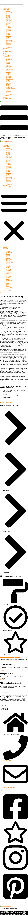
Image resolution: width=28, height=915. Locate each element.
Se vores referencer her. (6, 402)
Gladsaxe (8, 27)
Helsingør (8, 36)
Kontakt (5, 50)
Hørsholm (8, 33)
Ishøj (7, 38)
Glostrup (8, 24)
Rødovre (8, 43)
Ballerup (8, 13)
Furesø (8, 23)
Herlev (8, 37)
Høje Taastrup (9, 31)
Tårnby (8, 45)
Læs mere (2, 670)
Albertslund (9, 12)
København (9, 40)
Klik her (2, 679)
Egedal (8, 18)
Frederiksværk (9, 22)
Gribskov (8, 29)
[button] (14, 217)
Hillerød (8, 34)
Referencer (5, 48)
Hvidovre (8, 30)
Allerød (8, 11)
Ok (24, 914)
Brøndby (8, 15)
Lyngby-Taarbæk (10, 41)
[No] (25, 914)
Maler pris (5, 145)
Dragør (8, 16)
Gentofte (8, 26)
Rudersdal (8, 44)
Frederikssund (9, 19)
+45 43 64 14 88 (7, 51)
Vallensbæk (9, 47)
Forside (5, 6)
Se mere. (14, 391)
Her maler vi (6, 9)
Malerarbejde (6, 8)
